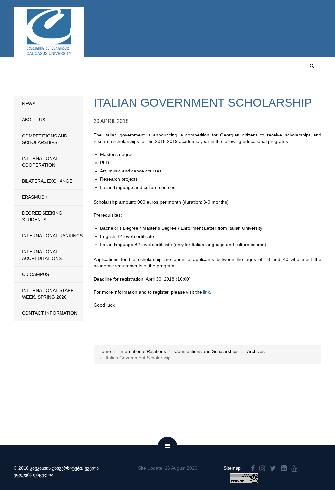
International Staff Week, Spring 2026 (48, 293)
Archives (256, 351)
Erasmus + (35, 197)
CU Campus (214, 68)
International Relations (180, 89)
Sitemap (232, 468)
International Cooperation (40, 162)
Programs (126, 89)
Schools (95, 89)
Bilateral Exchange (47, 181)
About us (183, 68)
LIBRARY (310, 89)
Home (158, 68)
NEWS (28, 103)
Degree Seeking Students (42, 216)
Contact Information (49, 313)
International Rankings (52, 235)
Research (232, 89)
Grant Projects (273, 89)
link (206, 292)
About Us (33, 119)
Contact (268, 68)
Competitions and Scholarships (44, 139)
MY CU (244, 68)
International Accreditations (42, 255)
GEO (290, 68)
